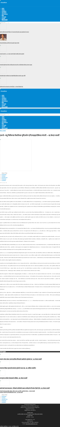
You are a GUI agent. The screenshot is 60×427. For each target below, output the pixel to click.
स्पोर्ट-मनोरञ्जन (5, 14)
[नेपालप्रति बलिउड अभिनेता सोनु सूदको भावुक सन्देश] (3, 40)
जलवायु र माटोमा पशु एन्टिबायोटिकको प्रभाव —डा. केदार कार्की (11, 392)
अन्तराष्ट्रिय (4, 11)
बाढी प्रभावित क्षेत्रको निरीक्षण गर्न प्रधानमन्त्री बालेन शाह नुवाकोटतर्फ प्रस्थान (14, 32)
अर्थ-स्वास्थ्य (4, 12)
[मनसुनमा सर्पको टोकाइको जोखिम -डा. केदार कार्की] (2, 375)
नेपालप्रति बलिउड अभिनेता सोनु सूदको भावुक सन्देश (9, 43)
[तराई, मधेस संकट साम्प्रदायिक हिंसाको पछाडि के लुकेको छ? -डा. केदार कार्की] (4, 356)
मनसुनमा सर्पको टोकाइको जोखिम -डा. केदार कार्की (13, 378)
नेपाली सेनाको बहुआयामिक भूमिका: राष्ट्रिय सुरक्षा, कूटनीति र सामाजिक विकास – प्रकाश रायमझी (17, 391)
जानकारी (3, 18)
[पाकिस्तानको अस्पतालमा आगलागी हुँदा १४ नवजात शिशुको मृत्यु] (3, 84)
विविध (3, 15)
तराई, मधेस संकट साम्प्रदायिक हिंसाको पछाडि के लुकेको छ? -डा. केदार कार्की (21, 359)
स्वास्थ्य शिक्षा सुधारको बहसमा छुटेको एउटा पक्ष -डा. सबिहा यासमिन (18, 368)
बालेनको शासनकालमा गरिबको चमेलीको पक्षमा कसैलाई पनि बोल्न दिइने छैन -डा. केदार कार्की (25, 388)
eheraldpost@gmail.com (32, 424)
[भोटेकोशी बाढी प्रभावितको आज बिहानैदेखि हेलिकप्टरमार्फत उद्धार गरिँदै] (3, 73)
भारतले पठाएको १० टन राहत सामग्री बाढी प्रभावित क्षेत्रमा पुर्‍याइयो (12, 53)
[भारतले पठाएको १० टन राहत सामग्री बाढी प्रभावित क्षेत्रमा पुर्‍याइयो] (3, 51)
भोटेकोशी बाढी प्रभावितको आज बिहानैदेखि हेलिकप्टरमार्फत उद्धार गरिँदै (12, 75)
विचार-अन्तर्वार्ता (4, 20)
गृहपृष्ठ (3, 8)
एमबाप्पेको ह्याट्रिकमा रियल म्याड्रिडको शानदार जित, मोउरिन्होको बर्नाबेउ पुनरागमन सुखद (16, 64)
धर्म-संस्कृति (4, 17)
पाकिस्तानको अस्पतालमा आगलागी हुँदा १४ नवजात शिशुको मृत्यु (11, 86)
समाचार (3, 10)
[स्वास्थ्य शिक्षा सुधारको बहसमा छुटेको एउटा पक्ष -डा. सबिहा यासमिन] (4, 365)
